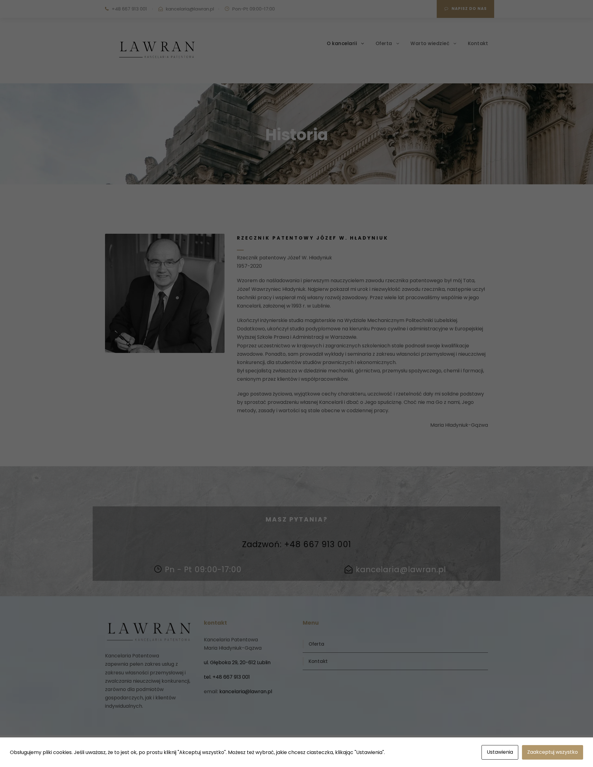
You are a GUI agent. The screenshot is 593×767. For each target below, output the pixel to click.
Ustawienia (500, 752)
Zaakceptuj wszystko (552, 752)
